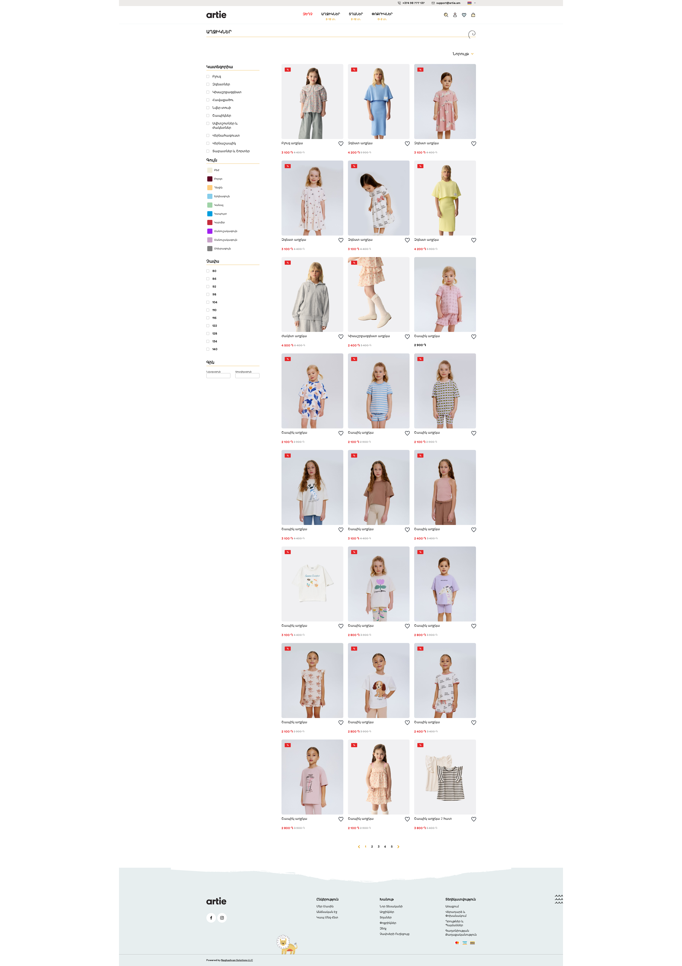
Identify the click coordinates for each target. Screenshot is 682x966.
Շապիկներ (221, 115)
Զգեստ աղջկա (360, 143)
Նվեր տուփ (221, 107)
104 (214, 302)
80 (214, 271)
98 (214, 294)
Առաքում (452, 906)
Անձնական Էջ (326, 912)
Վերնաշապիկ (224, 143)
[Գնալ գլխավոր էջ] (216, 15)
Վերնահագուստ (226, 135)
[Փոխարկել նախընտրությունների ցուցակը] (341, 143)
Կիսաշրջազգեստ (227, 92)
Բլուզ (216, 76)
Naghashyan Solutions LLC (237, 960)
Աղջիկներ (387, 912)
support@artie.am (448, 3)
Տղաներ (386, 917)
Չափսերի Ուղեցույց (394, 934)
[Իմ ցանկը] (464, 14)
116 (214, 317)
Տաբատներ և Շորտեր (231, 151)
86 (214, 278)
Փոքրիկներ (388, 923)
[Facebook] (211, 918)
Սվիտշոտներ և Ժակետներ (225, 125)
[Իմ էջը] (455, 14)
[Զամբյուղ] (472, 14)
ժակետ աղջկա (294, 336)
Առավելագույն (243, 372)
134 (214, 341)
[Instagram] (222, 918)
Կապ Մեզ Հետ (327, 917)
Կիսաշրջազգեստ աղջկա (369, 336)
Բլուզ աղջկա (292, 143)
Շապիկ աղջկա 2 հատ (433, 818)
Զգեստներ (221, 84)
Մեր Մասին (325, 906)
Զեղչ (383, 928)
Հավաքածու (223, 100)
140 (214, 349)
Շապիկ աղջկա (427, 336)
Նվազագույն (213, 372)
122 (214, 325)
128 (214, 333)
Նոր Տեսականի (391, 906)
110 (214, 310)
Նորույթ (461, 54)
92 (214, 286)
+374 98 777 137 (413, 3)
